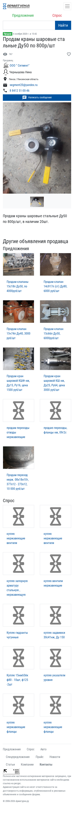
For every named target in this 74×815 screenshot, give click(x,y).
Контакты (46, 764)
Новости (55, 757)
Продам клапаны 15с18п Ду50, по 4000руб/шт (17, 286)
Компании (27, 764)
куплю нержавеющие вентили (16, 538)
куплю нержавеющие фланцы (16, 727)
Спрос (57, 15)
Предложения (23, 15)
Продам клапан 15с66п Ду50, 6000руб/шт (53, 333)
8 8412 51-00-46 (19, 90)
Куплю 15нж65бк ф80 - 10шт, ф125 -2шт (17, 679)
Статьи (10, 764)
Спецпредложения (18, 757)
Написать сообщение (37, 97)
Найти (63, 25)
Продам (7, 34)
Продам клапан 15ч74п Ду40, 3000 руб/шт (18, 333)
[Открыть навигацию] (67, 6)
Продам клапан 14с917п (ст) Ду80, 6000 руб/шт (55, 286)
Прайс (39, 757)
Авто (43, 749)
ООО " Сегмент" (19, 65)
